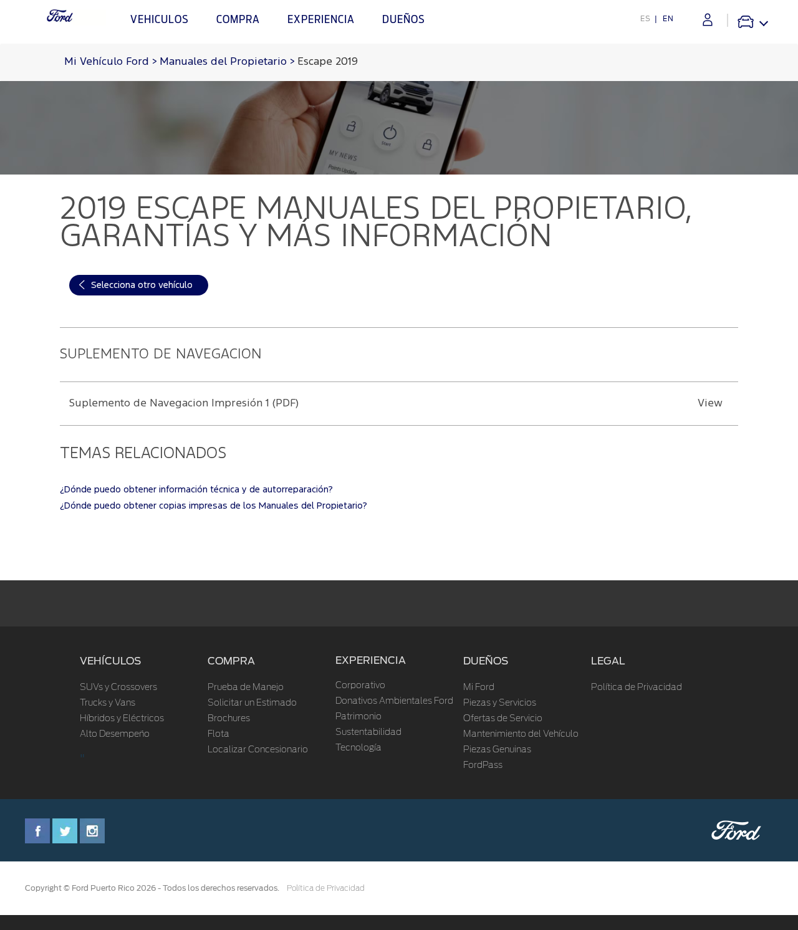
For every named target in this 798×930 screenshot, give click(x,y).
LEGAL (608, 661)
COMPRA (231, 661)
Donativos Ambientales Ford (394, 701)
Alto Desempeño (115, 734)
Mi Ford (478, 687)
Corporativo (360, 685)
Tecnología (358, 748)
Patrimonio (358, 716)
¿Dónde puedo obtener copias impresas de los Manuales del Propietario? (213, 506)
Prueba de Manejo (246, 687)
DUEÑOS (485, 661)
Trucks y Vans (107, 703)
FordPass (482, 765)
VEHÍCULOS (110, 661)
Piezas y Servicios (499, 703)
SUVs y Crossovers (118, 687)
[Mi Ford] (707, 19)
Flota (218, 734)
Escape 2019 (327, 62)
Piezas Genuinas (497, 749)
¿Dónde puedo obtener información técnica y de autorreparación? (196, 490)
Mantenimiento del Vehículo (521, 734)
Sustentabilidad (368, 732)
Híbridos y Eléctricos (122, 718)
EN (668, 18)
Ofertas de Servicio (502, 718)
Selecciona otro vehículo (142, 285)
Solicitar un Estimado (252, 703)
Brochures (229, 718)
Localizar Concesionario (258, 749)
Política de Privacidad (636, 687)
